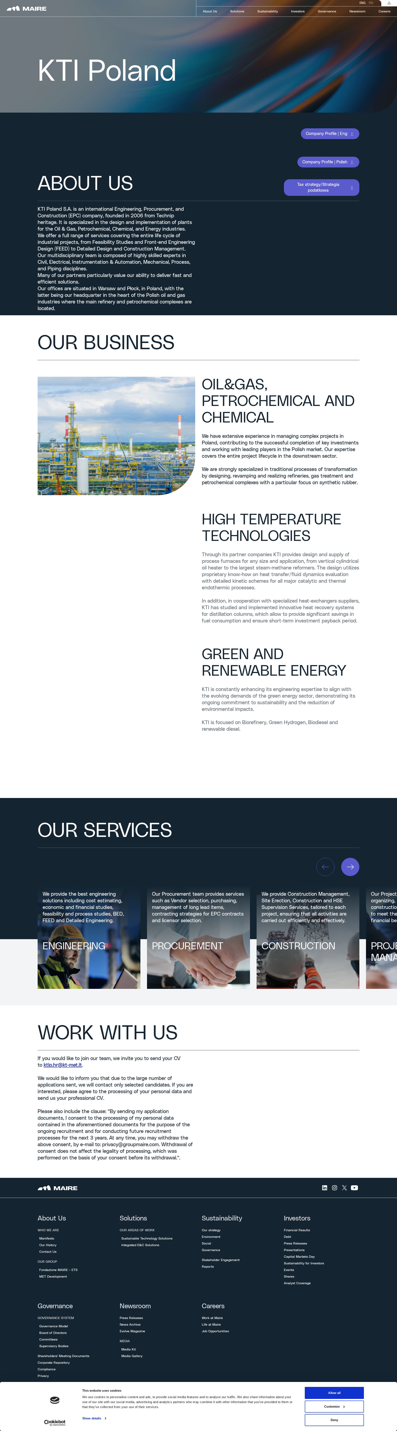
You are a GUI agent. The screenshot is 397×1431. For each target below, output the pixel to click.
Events (289, 1270)
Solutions (133, 1218)
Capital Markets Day (299, 1256)
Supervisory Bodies (53, 1346)
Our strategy (211, 1230)
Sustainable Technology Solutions (146, 1238)
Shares (289, 1276)
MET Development (53, 1276)
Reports (208, 1266)
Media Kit (128, 1349)
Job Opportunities (215, 1331)
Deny (334, 1420)
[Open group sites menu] (389, 3)
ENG (363, 3)
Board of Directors (53, 1333)
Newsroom (135, 1306)
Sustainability (222, 1218)
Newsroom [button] (357, 11)
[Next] (350, 867)
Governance (211, 1250)
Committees (48, 1339)
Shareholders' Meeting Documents (63, 1356)
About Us (52, 1218)
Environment (211, 1236)
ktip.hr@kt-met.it (63, 1065)
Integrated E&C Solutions (140, 1245)
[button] (330, 133)
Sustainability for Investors (304, 1263)
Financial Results (297, 1230)
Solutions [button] (237, 11)
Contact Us (47, 1251)
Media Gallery (131, 1356)
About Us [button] (210, 11)
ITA (371, 3)
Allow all (334, 1393)
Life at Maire (211, 1324)
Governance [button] (327, 11)
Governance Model (53, 1326)
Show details (91, 1418)
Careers (213, 1306)
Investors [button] (298, 11)
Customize (332, 1406)
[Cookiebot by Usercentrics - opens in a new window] (55, 1423)
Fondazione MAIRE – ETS (58, 1270)
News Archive (130, 1324)
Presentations (294, 1250)
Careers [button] (384, 11)
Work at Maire (212, 1318)
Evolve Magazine (132, 1331)
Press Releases (295, 1243)
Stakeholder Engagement (221, 1260)
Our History (47, 1245)
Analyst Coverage (297, 1283)
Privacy (43, 1376)
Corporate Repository (54, 1362)
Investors (297, 1218)
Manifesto (46, 1238)
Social (206, 1243)
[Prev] (325, 867)
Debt (287, 1236)
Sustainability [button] (267, 11)
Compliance (47, 1369)
